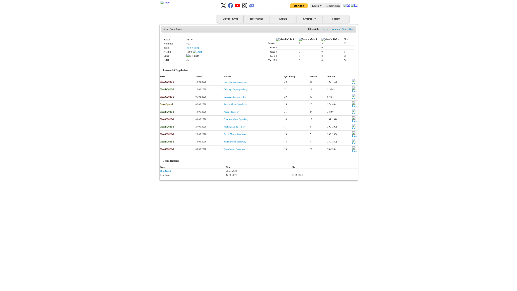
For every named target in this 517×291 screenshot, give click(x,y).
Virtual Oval (230, 18)
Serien (283, 18)
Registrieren (333, 5)
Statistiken (309, 18)
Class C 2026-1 (167, 119)
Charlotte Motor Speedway (236, 119)
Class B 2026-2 (167, 89)
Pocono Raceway (232, 112)
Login (317, 5)
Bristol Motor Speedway (235, 141)
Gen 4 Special (166, 104)
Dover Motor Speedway (235, 134)
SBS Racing (193, 47)
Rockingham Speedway (235, 126)
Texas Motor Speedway (234, 149)
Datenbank (257, 18)
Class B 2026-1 (167, 112)
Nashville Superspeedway (235, 82)
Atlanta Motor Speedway (235, 104)
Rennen (335, 29)
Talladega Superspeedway (236, 89)
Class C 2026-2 (167, 82)
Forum (336, 18)
